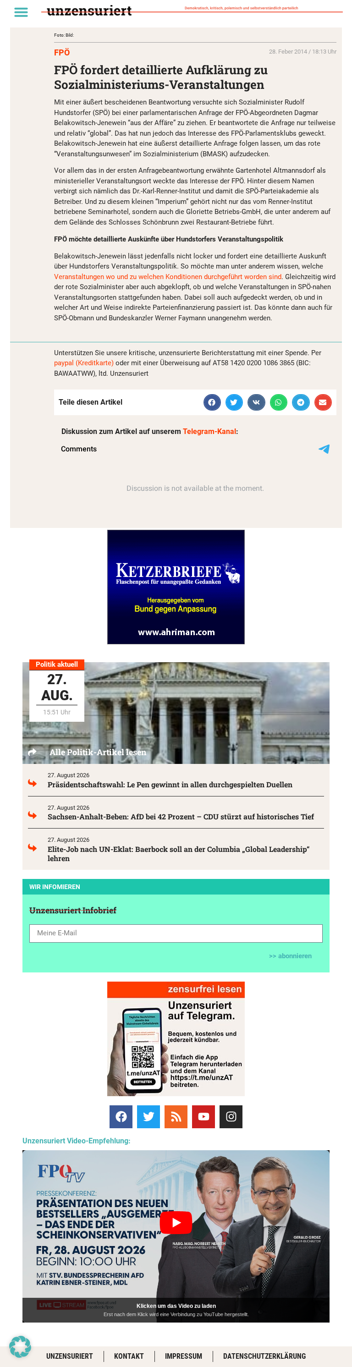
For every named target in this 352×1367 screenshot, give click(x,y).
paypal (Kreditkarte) (84, 363)
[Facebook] (121, 1116)
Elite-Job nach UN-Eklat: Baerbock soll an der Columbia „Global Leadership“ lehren (179, 853)
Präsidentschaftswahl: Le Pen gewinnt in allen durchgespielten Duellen (170, 784)
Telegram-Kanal (209, 431)
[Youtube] (203, 1116)
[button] (21, 12)
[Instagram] (231, 1116)
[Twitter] (148, 1116)
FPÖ (62, 52)
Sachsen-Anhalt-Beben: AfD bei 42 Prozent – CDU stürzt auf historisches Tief (181, 816)
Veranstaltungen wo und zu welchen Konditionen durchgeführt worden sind (167, 277)
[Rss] (176, 1116)
